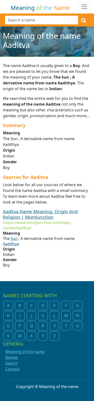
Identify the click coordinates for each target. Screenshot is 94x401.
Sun (14, 238)
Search (11, 363)
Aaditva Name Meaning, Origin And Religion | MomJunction (40, 214)
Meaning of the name (25, 351)
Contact (12, 369)
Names (11, 357)
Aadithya (11, 243)
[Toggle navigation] (84, 7)
